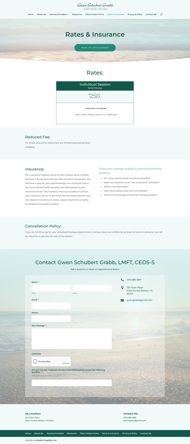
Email (35, 300)
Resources (77, 14)
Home (31, 14)
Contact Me (151, 14)
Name (35, 282)
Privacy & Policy (135, 14)
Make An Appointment (95, 47)
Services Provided (58, 14)
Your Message (39, 325)
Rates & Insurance (115, 14)
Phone (35, 313)
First (34, 293)
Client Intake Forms (94, 14)
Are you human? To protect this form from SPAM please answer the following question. (68, 371)
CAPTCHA (36, 354)
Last (74, 293)
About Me (41, 14)
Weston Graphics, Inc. (46, 440)
